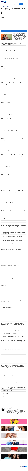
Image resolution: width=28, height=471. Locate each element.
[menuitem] (17, 4)
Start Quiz (14, 30)
